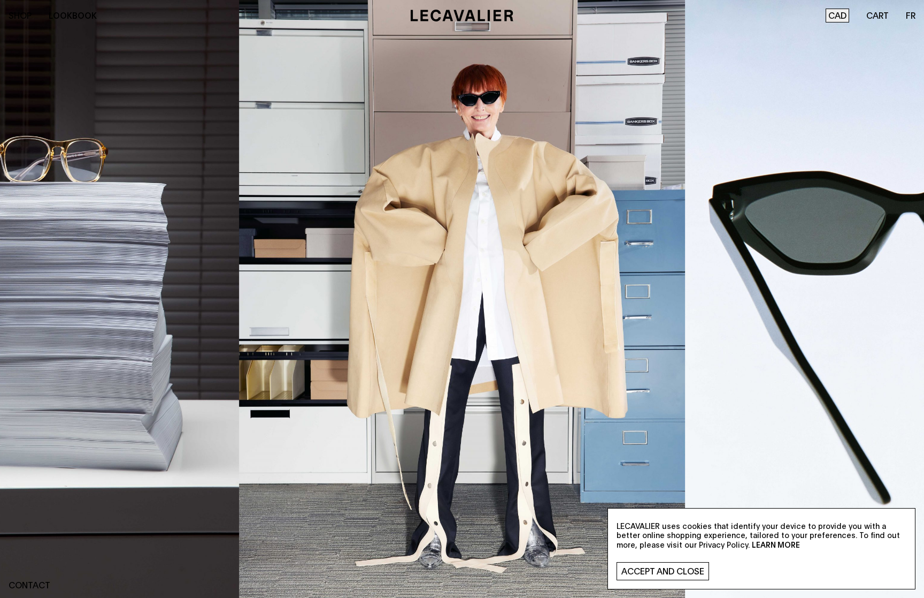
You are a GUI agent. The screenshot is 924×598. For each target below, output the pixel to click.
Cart (877, 15)
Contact (29, 585)
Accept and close (662, 571)
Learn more (776, 545)
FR (910, 15)
